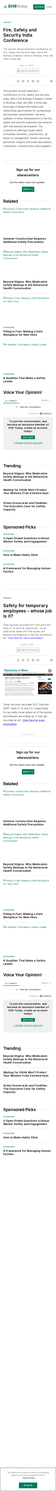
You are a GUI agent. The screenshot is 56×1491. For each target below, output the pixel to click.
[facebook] (18, 81)
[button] (5, 7)
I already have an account (28, 442)
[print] (51, 81)
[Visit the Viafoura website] (45, 413)
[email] (37, 81)
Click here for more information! (25, 638)
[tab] (11, 401)
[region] (28, 407)
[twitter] (28, 81)
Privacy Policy (29, 1478)
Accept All (28, 1485)
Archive (7, 22)
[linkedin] (23, 81)
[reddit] (33, 81)
